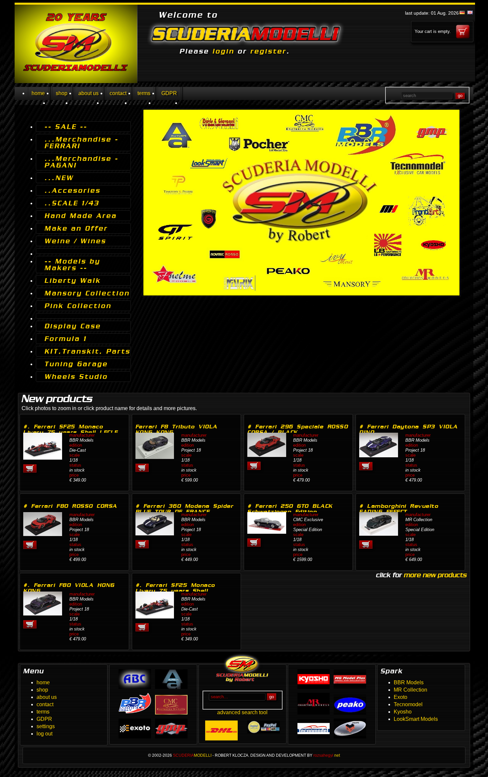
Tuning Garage (76, 364)
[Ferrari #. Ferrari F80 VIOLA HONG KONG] (42, 613)
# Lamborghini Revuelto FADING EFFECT (398, 508)
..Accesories (72, 190)
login (223, 51)
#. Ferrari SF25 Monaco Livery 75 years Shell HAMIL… (175, 590)
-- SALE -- (65, 126)
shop (61, 93)
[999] (83, 251)
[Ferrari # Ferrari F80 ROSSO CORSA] (42, 534)
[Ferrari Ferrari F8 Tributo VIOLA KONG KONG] (154, 457)
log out (44, 733)
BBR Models (409, 682)
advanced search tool (242, 712)
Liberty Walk (72, 280)
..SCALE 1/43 (71, 203)
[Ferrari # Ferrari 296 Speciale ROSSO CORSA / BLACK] (266, 455)
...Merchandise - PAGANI (81, 161)
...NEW (59, 177)
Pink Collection (78, 305)
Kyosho (403, 712)
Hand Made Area (80, 215)
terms (143, 93)
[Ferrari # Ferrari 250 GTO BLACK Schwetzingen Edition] (266, 532)
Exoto (400, 697)
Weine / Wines (75, 241)
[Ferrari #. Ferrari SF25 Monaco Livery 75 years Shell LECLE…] (42, 458)
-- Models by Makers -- (72, 264)
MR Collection (410, 690)
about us (88, 93)
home (38, 93)
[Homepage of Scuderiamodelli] (76, 81)
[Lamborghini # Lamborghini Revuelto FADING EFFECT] (378, 534)
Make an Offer (76, 228)
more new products (435, 575)
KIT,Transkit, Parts (87, 351)
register (268, 51)
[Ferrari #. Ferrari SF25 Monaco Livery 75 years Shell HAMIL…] (154, 616)
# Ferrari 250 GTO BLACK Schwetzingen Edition (290, 508)
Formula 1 (65, 338)
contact (118, 93)
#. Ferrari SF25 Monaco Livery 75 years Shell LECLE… (73, 429)
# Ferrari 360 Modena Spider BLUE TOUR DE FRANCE (184, 508)
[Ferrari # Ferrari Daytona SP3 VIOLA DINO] (378, 455)
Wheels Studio (76, 376)
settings (46, 726)
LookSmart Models (416, 719)
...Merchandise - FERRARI (81, 142)
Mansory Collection (87, 293)
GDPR (169, 93)
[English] (470, 12)
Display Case (72, 326)
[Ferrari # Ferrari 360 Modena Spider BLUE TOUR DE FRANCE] (154, 533)
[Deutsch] (462, 12)
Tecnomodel (408, 704)
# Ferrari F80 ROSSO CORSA (70, 506)
